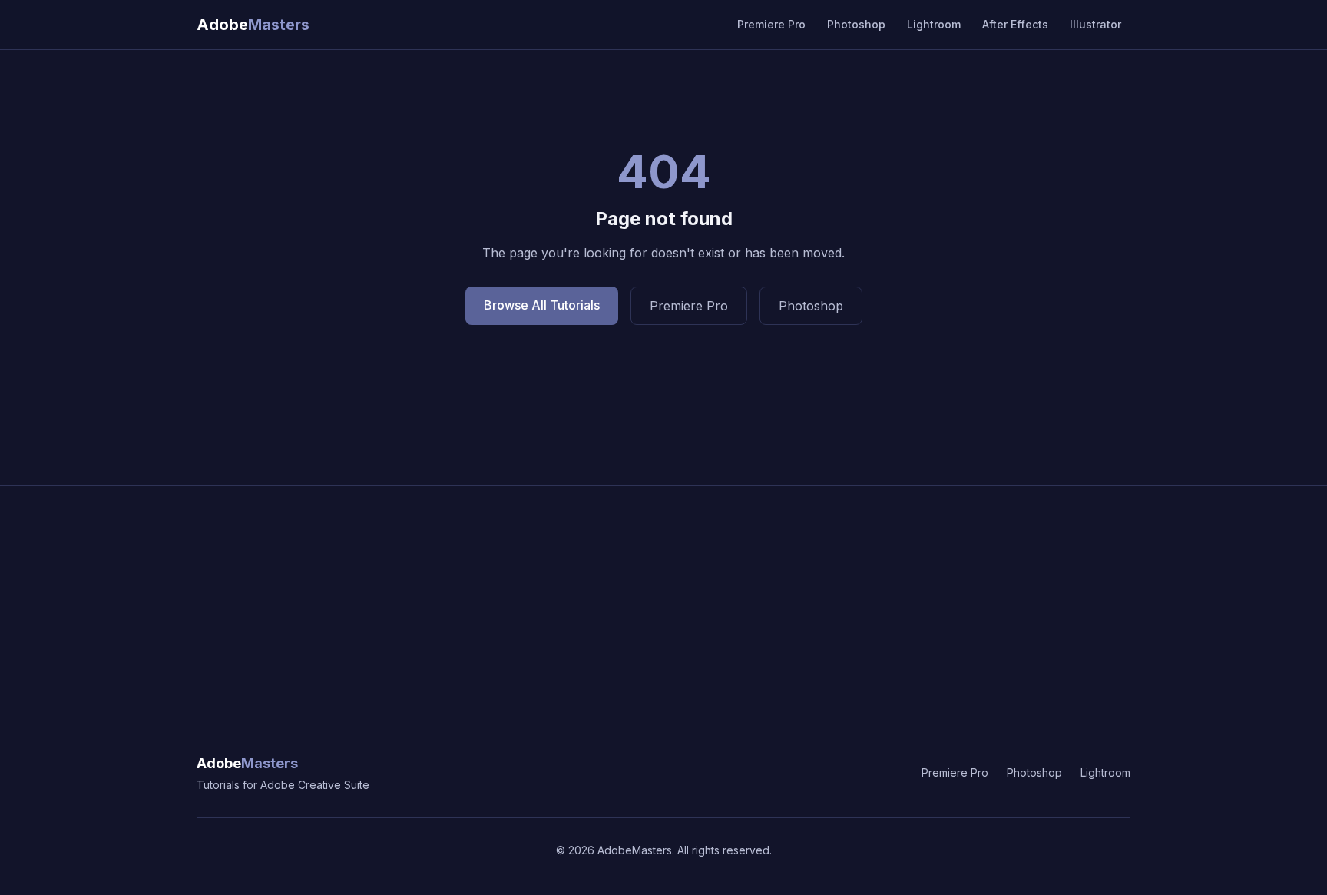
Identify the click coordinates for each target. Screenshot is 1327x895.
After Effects (1015, 24)
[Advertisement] (663, 600)
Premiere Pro (771, 24)
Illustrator (1095, 24)
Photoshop (856, 24)
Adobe (247, 763)
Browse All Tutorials (542, 305)
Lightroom (934, 24)
